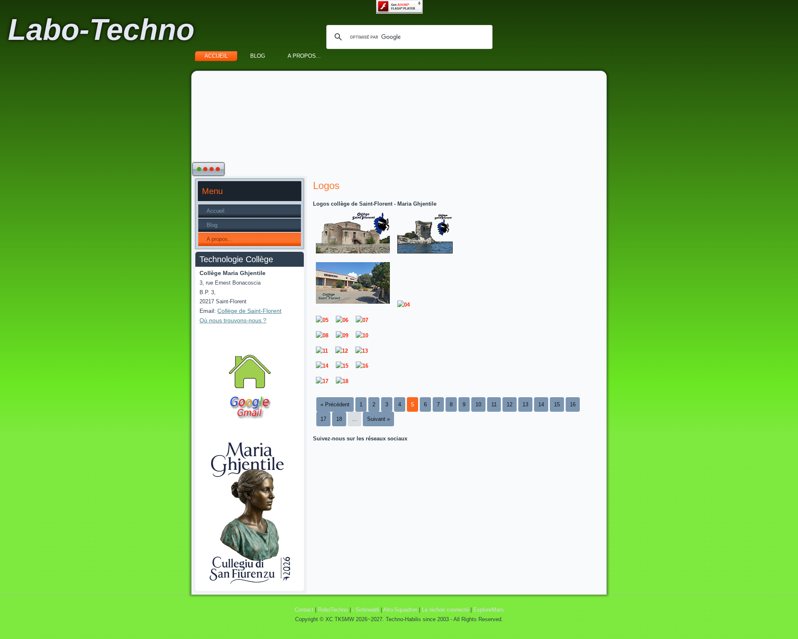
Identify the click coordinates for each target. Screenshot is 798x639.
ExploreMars (488, 610)
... (354, 419)
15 (557, 404)
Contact (304, 610)
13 (525, 404)
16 (573, 404)
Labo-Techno (101, 29)
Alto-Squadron (400, 610)
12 (509, 404)
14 (541, 404)
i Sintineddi (365, 610)
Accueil (216, 56)
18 (339, 419)
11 (494, 404)
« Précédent (335, 404)
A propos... (304, 56)
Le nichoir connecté (445, 610)
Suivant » (378, 419)
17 (323, 419)
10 (478, 404)
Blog (257, 56)
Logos (326, 185)
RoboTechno (333, 610)
